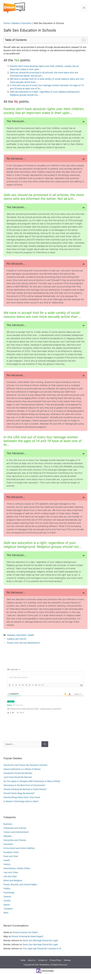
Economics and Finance (15, 840)
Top (85, 958)
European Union (11, 852)
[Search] (44, 744)
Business (8, 824)
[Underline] (16, 685)
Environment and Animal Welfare (19, 848)
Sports (7, 904)
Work (6, 913)
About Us (32, 960)
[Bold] (9, 685)
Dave (9, 705)
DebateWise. (45, 965)
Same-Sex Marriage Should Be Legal (40, 940)
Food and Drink (11, 856)
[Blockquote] (29, 685)
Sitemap (67, 960)
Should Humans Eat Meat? (25, 932)
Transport (8, 908)
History (7, 864)
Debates (15, 23)
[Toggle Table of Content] (82, 40)
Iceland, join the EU (16, 639)
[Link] (36, 685)
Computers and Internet (15, 828)
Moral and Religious (13, 880)
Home (6, 23)
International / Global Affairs (17, 868)
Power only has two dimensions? (23, 643)
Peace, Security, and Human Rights (20, 884)
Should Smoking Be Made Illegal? (27, 936)
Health (31, 635)
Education (27, 23)
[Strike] (19, 685)
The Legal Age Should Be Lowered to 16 (42, 948)
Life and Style (10, 876)
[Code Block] (32, 685)
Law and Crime (11, 872)
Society (7, 900)
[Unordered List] (26, 685)
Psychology (9, 892)
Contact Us (42, 960)
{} (39, 685)
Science (7, 896)
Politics (7, 888)
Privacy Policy (55, 960)
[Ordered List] (23, 685)
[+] (42, 685)
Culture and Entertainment (16, 832)
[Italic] (13, 685)
